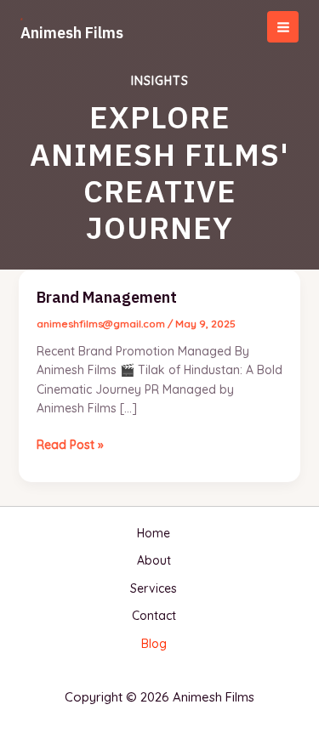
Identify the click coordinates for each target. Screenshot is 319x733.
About (154, 560)
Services (153, 588)
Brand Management (107, 297)
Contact (154, 615)
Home (153, 533)
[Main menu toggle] (283, 27)
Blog (154, 643)
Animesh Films (71, 33)
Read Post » (70, 443)
